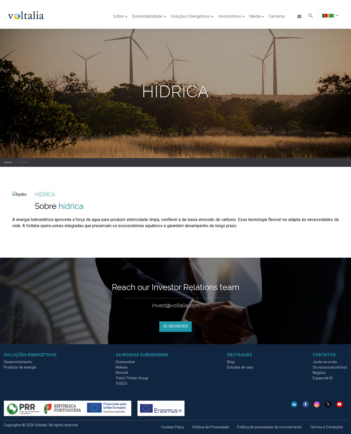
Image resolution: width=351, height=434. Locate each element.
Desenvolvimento (18, 362)
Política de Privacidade (210, 427)
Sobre (118, 16)
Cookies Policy (172, 427)
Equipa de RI (322, 378)
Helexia (121, 367)
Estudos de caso (240, 367)
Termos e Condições (326, 427)
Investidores (229, 16)
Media (255, 16)
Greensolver (125, 362)
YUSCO (121, 383)
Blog (230, 362)
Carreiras (277, 16)
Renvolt (122, 373)
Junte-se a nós (325, 362)
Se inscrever (175, 326)
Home (8, 162)
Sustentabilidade (147, 16)
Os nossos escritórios (330, 367)
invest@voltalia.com (175, 305)
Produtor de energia (20, 367)
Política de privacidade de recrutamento (269, 427)
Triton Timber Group (132, 378)
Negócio (319, 373)
